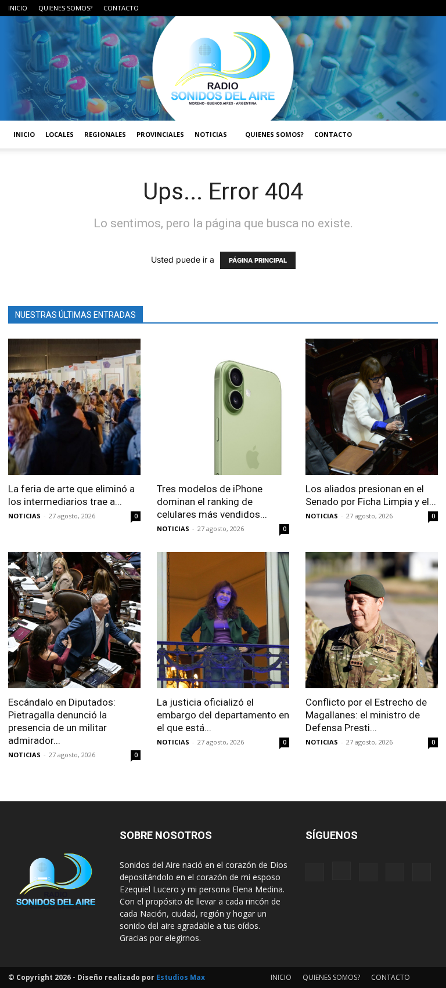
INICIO (17, 7)
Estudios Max (180, 977)
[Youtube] (429, 8)
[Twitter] (410, 8)
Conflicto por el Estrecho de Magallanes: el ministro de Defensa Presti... (366, 714)
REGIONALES (105, 134)
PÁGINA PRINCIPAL (258, 260)
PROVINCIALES (160, 134)
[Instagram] (371, 8)
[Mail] (391, 8)
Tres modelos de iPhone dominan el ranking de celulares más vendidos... (212, 501)
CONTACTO (121, 7)
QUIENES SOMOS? (65, 7)
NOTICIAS (211, 134)
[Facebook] (352, 8)
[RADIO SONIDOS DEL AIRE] (223, 68)
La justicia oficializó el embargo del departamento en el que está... (223, 714)
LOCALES (59, 134)
